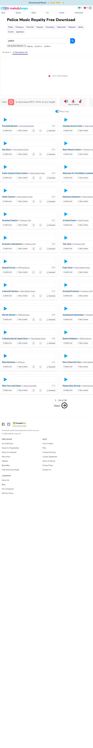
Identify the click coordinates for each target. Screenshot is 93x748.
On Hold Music (7, 443)
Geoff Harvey (83, 220)
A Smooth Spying (10, 291)
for (47, 13)
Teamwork (61, 27)
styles (34, 13)
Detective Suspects (71, 197)
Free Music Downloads (10, 469)
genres (18, 13)
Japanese (20, 32)
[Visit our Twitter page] (8, 424)
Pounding (50, 27)
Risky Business (8, 362)
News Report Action (72, 149)
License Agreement (50, 456)
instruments (79, 13)
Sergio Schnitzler (30, 386)
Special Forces (8, 267)
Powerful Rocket (9, 126)
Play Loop (64, 111)
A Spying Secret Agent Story (15, 338)
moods (61, 13)
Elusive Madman (70, 338)
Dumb (10, 32)
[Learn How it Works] (73, 102)
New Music (6, 456)
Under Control (8, 197)
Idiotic (80, 27)
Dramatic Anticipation (12, 244)
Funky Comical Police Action (14, 173)
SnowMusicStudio (27, 126)
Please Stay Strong (71, 385)
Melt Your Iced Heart (11, 385)
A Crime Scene (69, 220)
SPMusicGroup (24, 267)
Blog (3, 484)
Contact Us (47, 469)
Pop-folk (30, 27)
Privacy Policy (48, 465)
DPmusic (21, 362)
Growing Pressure (71, 291)
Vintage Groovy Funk (72, 126)
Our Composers (8, 489)
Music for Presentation (10, 448)
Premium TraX (25, 220)
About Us (5, 480)
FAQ (44, 448)
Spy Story (6, 149)
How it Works (48, 443)
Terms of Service (49, 461)
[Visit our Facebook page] (3, 424)
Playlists (5, 461)
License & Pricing (49, 452)
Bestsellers (6, 465)
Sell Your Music (7, 493)
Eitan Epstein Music (21, 149)
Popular (39, 27)
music (3, 13)
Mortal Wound (8, 315)
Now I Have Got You (72, 362)
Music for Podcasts (9, 452)
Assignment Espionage (73, 315)
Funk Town (67, 267)
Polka (10, 27)
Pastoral (71, 27)
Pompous (20, 27)
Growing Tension (9, 220)
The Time (67, 244)
